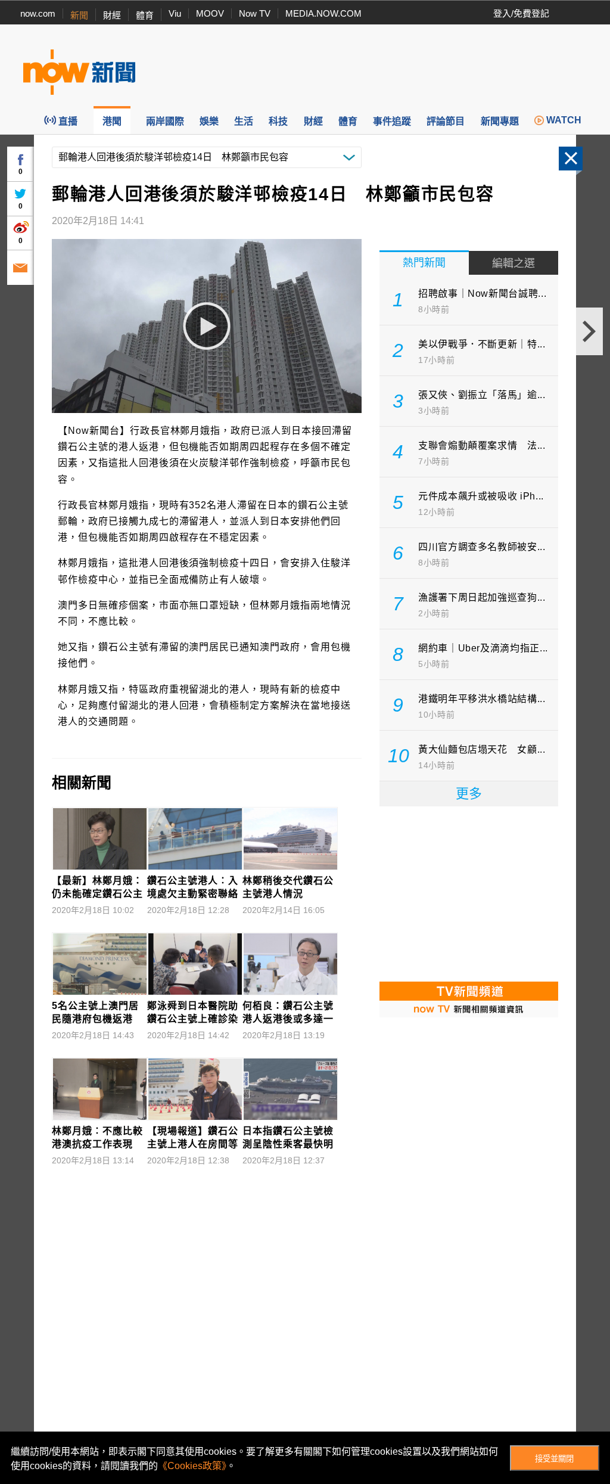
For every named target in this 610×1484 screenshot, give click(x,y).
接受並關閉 (554, 1458)
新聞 (79, 15)
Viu (175, 13)
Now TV (254, 13)
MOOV (210, 13)
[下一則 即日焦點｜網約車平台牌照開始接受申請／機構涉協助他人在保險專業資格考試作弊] (589, 331)
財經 (112, 15)
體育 (145, 15)
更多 (469, 793)
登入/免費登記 (521, 13)
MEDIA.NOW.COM (323, 13)
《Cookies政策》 (192, 1466)
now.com (37, 13)
